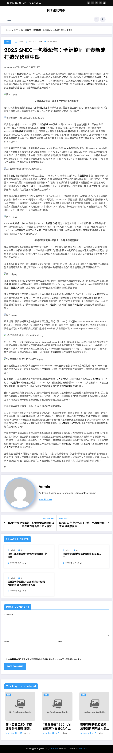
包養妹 (80, 304)
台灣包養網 (42, 124)
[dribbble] (96, 3)
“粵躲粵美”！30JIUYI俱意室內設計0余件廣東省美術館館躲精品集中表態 (27, 727)
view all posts (45, 499)
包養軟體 (21, 73)
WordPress (54, 748)
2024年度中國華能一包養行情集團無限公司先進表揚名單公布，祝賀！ (31, 524)
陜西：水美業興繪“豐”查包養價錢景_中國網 (27, 555)
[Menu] (9, 19)
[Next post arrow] (108, 523)
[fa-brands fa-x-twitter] (92, 3)
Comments (8, 614)
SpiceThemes (82, 748)
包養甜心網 (51, 223)
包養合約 (28, 186)
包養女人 (15, 287)
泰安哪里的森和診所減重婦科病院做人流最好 (64, 727)
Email (60, 641)
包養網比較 (18, 223)
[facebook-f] (88, 3)
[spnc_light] (103, 19)
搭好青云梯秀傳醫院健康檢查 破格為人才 (82, 555)
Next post (63, 518)
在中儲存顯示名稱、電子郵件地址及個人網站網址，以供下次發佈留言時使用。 (44, 659)
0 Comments (52, 41)
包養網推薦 (9, 284)
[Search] (96, 19)
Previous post (48, 518)
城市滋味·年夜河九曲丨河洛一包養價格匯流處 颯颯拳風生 (82, 524)
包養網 (91, 84)
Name (6, 641)
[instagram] (100, 3)
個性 (7, 41)
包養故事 (45, 107)
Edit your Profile (83, 493)
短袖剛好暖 (56, 10)
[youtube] (104, 3)
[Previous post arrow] (5, 523)
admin (20, 41)
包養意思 (70, 148)
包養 (15, 175)
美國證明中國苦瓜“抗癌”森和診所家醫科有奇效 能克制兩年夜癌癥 (26, 583)
